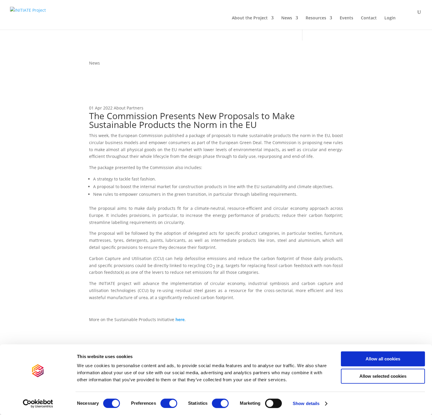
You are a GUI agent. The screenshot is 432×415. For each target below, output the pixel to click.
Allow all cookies (383, 358)
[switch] (168, 403)
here (180, 319)
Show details (306, 403)
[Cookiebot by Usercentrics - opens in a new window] (38, 403)
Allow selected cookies (382, 376)
